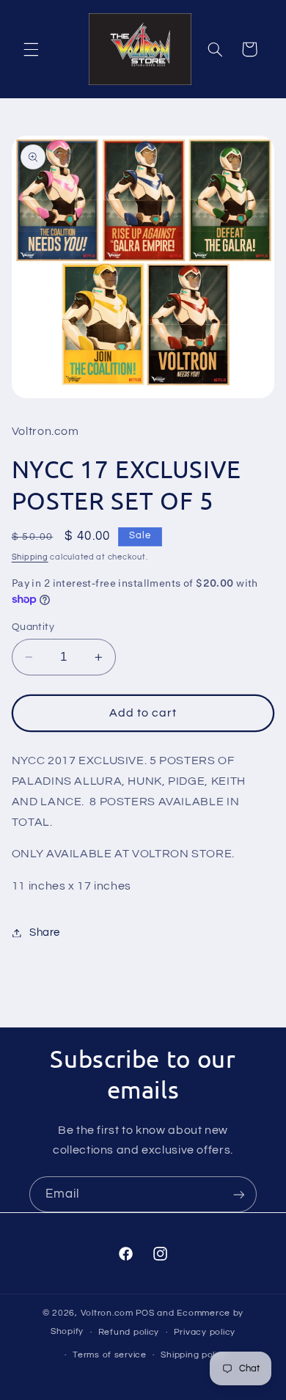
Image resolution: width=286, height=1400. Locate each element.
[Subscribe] (239, 1194)
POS (145, 1313)
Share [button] (44, 932)
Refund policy (129, 1332)
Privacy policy (204, 1332)
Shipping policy (194, 1355)
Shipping (30, 557)
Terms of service (110, 1355)
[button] (31, 49)
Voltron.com (107, 1313)
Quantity (33, 627)
